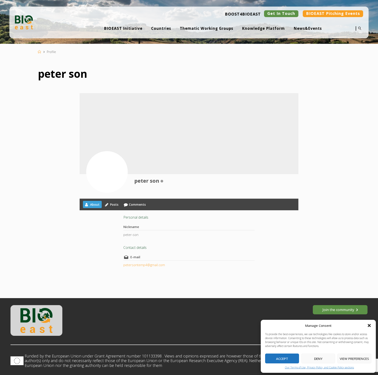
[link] (358, 31)
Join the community (338, 309)
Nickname (131, 227)
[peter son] (107, 172)
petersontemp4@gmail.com (144, 265)
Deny (318, 358)
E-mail (135, 257)
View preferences (354, 358)
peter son (146, 180)
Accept (282, 358)
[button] (369, 325)
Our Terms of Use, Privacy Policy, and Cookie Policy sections (319, 367)
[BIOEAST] (24, 21)
